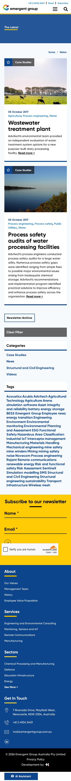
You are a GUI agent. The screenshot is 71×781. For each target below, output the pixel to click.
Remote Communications (19, 634)
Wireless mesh (39, 485)
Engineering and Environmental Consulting (30, 623)
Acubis (27, 396)
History (8, 594)
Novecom (22, 456)
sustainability (35, 481)
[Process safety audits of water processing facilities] (35, 235)
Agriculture (14, 115)
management (55, 439)
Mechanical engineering (25, 447)
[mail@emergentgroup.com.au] (8, 733)
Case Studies (16, 355)
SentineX (49, 468)
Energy (8, 681)
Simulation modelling (22, 472)
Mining (32, 451)
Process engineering (35, 115)
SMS (43, 472)
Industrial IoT (16, 439)
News (10, 361)
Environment (16, 422)
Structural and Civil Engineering (30, 368)
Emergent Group (28, 413)
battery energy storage (46, 409)
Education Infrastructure (19, 675)
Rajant (11, 460)
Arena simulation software (29, 402)
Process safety (44, 223)
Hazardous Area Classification (40, 434)
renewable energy (20, 464)
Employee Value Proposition (21, 600)
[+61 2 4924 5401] (8, 723)
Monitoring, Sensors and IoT (21, 629)
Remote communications (37, 460)
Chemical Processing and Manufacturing (29, 663)
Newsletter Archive (19, 318)
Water (53, 115)
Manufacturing (17, 443)
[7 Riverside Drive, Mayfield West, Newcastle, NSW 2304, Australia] (8, 711)
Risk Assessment (29, 468)
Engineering (43, 417)
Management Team (16, 588)
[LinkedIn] (6, 741)
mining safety (48, 451)
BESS (10, 413)
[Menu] (55, 9)
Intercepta (35, 439)
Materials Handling (44, 443)
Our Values (11, 583)
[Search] (65, 9)
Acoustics (14, 396)
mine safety (53, 447)
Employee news (54, 413)
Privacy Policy (35, 759)
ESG (35, 430)
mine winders (16, 451)
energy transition (19, 417)
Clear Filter (14, 332)
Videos (11, 374)
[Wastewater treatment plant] (35, 110)
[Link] (20, 8)
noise (10, 456)
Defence (9, 669)
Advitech (41, 396)
